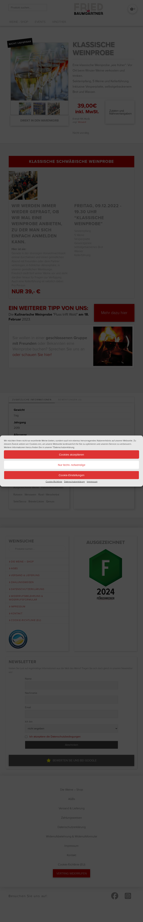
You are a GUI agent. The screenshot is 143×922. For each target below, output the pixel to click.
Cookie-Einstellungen (71, 475)
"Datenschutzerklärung (63, 447)
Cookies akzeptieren (71, 454)
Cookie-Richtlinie (54, 481)
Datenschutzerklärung (74, 481)
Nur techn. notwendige (71, 465)
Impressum (92, 481)
